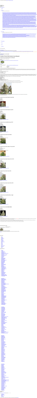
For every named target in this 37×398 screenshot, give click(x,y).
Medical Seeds (2, 335)
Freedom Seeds (20, 17)
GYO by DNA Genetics (20, 35)
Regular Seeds (2, 246)
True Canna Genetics (3, 384)
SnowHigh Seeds (3, 369)
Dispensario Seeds (30, 15)
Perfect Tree (16, 36)
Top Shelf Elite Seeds (3, 382)
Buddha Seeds (2, 265)
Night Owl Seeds (15, 22)
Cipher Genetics (14, 14)
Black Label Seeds (11, 13)
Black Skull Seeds (14, 13)
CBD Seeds (6, 14)
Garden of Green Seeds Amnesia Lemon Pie (4, 119)
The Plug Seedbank (28, 26)
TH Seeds (5, 37)
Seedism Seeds (4, 24)
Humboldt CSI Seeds (9, 19)
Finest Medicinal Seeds (3, 296)
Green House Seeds (14, 18)
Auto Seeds (2, 257)
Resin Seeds (2, 355)
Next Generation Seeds (12, 22)
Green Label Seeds (18, 18)
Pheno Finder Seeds (19, 36)
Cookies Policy (2, 394)
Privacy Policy (2, 396)
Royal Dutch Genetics (3, 357)
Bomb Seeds (26, 13)
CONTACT (2, 46)
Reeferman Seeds (25, 23)
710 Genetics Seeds (8, 12)
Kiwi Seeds (2, 325)
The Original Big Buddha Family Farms (22, 26)
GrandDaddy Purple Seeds (5, 35)
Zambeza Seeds (15, 27)
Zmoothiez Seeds (21, 27)
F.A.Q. (2, 44)
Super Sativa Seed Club (30, 25)
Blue (1, 239)
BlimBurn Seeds (21, 13)
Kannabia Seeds (2, 321)
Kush (1, 243)
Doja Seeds (2, 285)
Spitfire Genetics (14, 25)
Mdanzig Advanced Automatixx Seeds (16, 21)
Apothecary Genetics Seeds (3, 255)
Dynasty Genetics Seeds (22, 16)
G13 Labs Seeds (27, 17)
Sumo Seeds (27, 25)
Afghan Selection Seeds (17, 12)
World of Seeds (12, 27)
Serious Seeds (2, 366)
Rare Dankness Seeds (21, 23)
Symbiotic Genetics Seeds (3, 375)
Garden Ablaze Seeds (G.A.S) (31, 17)
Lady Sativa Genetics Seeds (3, 327)
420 (1, 236)
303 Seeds (5, 12)
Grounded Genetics (29, 18)
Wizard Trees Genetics (5, 27)
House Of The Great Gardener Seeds (26, 35)
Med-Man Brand (21, 21)
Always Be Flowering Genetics (32, 12)
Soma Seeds (8, 25)
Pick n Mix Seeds (3, 245)
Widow (4, 29)
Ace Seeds (11, 12)
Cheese (2, 240)
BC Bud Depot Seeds (3, 258)
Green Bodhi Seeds (7, 18)
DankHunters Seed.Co (7, 15)
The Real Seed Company (32, 26)
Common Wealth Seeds (18, 14)
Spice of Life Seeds (11, 25)
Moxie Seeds (2, 339)
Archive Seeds (2, 256)
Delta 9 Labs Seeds (24, 15)
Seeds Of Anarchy (3, 364)
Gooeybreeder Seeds (3, 302)
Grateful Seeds (4, 18)
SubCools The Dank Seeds (23, 25)
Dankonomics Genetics (12, 15)
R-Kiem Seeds (17, 23)
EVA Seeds (2, 292)
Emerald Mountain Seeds (34, 16)
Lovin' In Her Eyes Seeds (3, 329)
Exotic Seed (2, 293)
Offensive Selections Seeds (31, 22)
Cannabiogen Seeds (3, 268)
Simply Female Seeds (3, 368)
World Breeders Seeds (9, 27)
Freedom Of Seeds (17, 17)
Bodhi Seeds (24, 13)
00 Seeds (3, 12)
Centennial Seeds (8, 14)
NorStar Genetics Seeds (26, 22)
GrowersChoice (32, 18)
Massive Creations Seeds (10, 21)
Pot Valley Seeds (22, 36)
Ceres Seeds (11, 14)
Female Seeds (2, 295)
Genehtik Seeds (2, 301)
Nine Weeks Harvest (19, 22)
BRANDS (2, 10)
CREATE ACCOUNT (11, 0)
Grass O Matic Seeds (3, 304)
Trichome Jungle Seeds (3, 383)
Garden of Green (2, 300)
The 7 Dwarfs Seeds (4, 26)
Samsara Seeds (2, 359)
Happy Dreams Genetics (3, 312)
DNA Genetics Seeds (24, 34)
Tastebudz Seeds (2, 376)
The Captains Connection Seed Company (10, 26)
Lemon (2, 244)
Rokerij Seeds (2, 356)
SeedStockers (2, 365)
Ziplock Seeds (18, 27)
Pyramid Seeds (15, 23)
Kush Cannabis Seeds (3, 326)
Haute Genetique (2, 313)
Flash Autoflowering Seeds (8, 17)
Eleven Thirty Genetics (29, 16)
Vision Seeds (10, 37)
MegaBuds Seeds (3, 336)
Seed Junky (2, 360)
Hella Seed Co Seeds (3, 314)
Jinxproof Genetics (27, 19)
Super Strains (33, 25)
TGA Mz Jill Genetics (3, 378)
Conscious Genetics (26, 14)
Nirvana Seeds (22, 22)
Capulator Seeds (2, 269)
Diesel (2, 241)
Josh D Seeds (2, 320)
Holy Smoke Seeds (3, 315)
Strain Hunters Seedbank (18, 25)
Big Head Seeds (2, 259)
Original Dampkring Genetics (4, 346)
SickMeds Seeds (2, 367)
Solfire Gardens (5, 25)
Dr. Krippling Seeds (3, 286)
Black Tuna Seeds (17, 13)
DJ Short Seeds (33, 15)
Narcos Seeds (5, 22)
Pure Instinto (9, 23)
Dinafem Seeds (27, 15)
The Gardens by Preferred (16, 26)
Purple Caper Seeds (12, 23)
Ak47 (1, 237)
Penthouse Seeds (13, 36)
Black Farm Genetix (7, 13)
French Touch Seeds (23, 17)
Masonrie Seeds (6, 21)
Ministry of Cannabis (3, 337)
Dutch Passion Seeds (14, 16)
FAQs (1, 395)
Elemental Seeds (25, 16)
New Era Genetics (8, 22)
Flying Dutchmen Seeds (13, 17)
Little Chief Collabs (3, 328)
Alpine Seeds (28, 12)
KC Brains (2, 324)
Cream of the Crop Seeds (33, 14)
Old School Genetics (3, 345)
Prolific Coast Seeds (5, 23)
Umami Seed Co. (3, 385)
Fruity (1, 242)
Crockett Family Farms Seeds (13, 34)
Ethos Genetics (2, 291)
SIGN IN (7, 0)
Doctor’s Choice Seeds (3, 284)
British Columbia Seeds (30, 13)
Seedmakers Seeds (7, 24)
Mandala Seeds (4, 21)
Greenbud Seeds (25, 18)
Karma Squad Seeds (3, 323)
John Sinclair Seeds (31, 19)
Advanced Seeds (13, 12)
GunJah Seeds (35, 18)
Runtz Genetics (2, 358)
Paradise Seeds (10, 36)
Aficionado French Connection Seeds (23, 12)
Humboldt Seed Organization (14, 19)
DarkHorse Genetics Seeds (16, 15)
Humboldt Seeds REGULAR (19, 19)
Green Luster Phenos (22, 18)
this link (17, 397)
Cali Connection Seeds (3, 267)
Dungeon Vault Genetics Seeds (9, 16)
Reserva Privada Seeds (32, 23)
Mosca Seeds (2, 338)
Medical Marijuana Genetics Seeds (26, 21)
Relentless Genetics (28, 23)
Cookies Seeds (29, 14)
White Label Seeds (13, 37)
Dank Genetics (4, 15)
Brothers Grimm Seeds (34, 13)
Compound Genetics (22, 14)
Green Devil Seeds (10, 18)
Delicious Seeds (20, 15)
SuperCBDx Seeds (3, 374)
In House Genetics (24, 19)
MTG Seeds (2, 340)
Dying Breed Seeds (18, 16)
